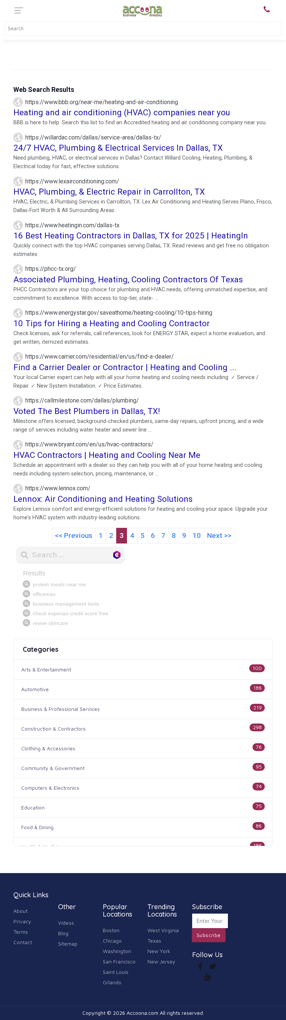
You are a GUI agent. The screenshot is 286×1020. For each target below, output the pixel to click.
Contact (22, 942)
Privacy (22, 921)
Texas (154, 940)
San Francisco (119, 961)
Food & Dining (37, 827)
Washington (117, 951)
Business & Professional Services (60, 709)
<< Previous (73, 535)
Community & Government (53, 768)
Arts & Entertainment (46, 669)
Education (33, 807)
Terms (20, 931)
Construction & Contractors (53, 728)
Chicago (112, 940)
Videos (66, 923)
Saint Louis (115, 972)
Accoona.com (142, 1013)
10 (197, 535)
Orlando (112, 982)
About (20, 911)
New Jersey (161, 961)
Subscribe (209, 935)
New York (158, 951)
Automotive (35, 689)
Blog (63, 933)
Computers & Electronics (50, 788)
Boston (111, 930)
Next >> (219, 535)
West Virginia (163, 930)
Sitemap (67, 943)
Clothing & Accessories (48, 748)
